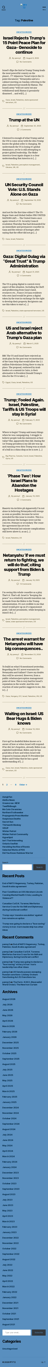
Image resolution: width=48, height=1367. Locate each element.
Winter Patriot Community (15, 834)
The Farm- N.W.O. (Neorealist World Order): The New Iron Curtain (22, 983)
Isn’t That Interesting (12, 840)
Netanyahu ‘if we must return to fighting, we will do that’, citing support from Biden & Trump (24, 565)
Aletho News (8, 800)
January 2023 (9, 1232)
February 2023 (9, 1227)
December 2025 (10, 1042)
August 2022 (8, 1259)
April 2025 (7, 1086)
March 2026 (8, 1026)
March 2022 (8, 1286)
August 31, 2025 (32, 272)
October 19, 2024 (33, 729)
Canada (19, 456)
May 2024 (7, 1145)
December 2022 (10, 1238)
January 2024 (9, 1167)
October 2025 (9, 1053)
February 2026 (9, 1031)
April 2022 (7, 1281)
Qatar (8, 621)
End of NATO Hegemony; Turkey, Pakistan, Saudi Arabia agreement (23, 945)
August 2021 (8, 1324)
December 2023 (10, 1172)
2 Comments (25, 130)
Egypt (8, 382)
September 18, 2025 (32, 200)
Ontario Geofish (10, 843)
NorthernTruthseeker (12, 812)
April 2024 (7, 1151)
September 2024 (10, 1124)
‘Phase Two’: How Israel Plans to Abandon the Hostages (24, 483)
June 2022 (7, 1270)
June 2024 (7, 1140)
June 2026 (7, 1010)
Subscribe (39, 1332)
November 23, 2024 (32, 654)
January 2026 (9, 1037)
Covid (25, 456)
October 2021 (9, 1313)
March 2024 (8, 1156)
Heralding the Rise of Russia (16, 847)
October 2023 (9, 1183)
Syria (8, 458)
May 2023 (7, 1210)
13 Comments (25, 584)
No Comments (25, 62)
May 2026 (7, 1015)
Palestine (20, 100)
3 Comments (25, 500)
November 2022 (10, 1243)
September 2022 (10, 1254)
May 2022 (7, 1275)
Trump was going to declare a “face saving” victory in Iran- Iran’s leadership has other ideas (23, 926)
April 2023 (7, 1216)
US (15, 102)
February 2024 (9, 1162)
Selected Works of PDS (13, 850)
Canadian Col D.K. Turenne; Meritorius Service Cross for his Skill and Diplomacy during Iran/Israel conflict (22, 906)
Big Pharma (10, 456)
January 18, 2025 (33, 580)
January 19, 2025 (33, 496)
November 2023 (10, 1178)
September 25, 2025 (32, 126)
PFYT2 (13, 1362)
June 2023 (7, 1205)
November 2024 (10, 1113)
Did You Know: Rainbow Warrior (17, 853)
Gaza (8, 100)
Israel (13, 100)
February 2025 (9, 1097)
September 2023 (10, 1189)
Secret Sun (7, 822)
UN (14, 167)
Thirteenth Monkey (11, 825)
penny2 (18, 58)
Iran (12, 768)
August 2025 (8, 1064)
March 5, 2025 (33, 343)
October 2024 (9, 1118)
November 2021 (10, 1308)
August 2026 (8, 999)
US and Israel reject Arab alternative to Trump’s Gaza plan (24, 333)
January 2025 (9, 1102)
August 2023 (8, 1194)
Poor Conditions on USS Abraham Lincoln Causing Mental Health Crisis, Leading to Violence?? (22, 895)
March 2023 (8, 1221)
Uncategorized (24, 32)
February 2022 (9, 1292)
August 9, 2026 (32, 58)
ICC (20, 696)
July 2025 (7, 1069)
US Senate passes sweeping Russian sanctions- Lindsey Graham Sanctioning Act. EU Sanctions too (21, 974)
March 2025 (8, 1091)
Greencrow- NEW (11, 803)
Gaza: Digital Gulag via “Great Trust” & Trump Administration (24, 261)
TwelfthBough (9, 806)
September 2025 (10, 1059)
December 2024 (10, 1107)
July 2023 (7, 1200)
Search (5, 862)
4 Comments (25, 275)
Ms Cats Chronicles (11, 809)
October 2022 (9, 1248)
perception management (29, 165)
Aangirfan (7, 797)
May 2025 (7, 1080)
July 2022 (7, 1265)
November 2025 (10, 1048)
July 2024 (7, 1134)
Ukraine (9, 167)
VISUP (5, 828)
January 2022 (9, 1297)
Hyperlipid (7, 837)
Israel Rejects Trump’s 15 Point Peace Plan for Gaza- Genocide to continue (24, 45)
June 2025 (7, 1075)
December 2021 (10, 1303)
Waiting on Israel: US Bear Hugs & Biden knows (24, 718)
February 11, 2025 (32, 420)
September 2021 (10, 1319)
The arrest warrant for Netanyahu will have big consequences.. (24, 643)
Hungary (14, 696)
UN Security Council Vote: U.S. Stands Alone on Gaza (24, 189)
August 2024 (8, 1129)
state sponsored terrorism (30, 311)
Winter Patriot (9, 831)
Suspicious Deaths (11, 819)
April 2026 (7, 1021)
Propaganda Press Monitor (15, 815)
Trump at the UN (24, 119)
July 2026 (7, 1004)
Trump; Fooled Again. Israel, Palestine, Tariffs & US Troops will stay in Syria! (24, 407)
